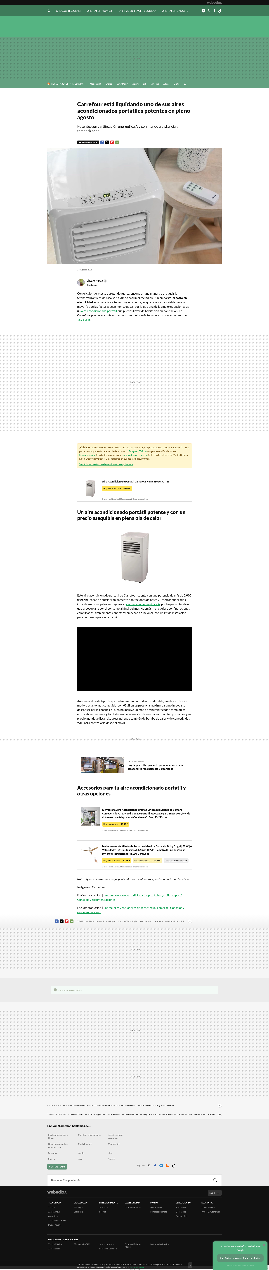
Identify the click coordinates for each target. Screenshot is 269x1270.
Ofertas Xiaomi (77, 1114)
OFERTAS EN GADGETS (175, 10)
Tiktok (220, 11)
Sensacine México (107, 1244)
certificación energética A (143, 604)
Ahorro (111, 1159)
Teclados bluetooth (193, 1114)
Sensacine (103, 1207)
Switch (51, 1159)
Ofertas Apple (94, 1114)
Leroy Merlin (122, 84)
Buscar (215, 1180)
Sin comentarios (89, 142)
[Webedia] (214, 2)
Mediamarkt (95, 84)
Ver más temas (57, 1166)
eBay (110, 1153)
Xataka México (55, 1244)
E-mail (117, 142)
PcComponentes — (147, 860)
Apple (81, 1153)
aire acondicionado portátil (99, 311)
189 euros (83, 319)
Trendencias (181, 1207)
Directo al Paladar (133, 1207)
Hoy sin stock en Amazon (176, 860)
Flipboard (112, 142)
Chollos (109, 84)
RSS (167, 1165)
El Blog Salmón (208, 1207)
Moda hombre (85, 1144)
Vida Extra (78, 1211)
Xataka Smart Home (57, 1220)
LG (185, 84)
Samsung (155, 84)
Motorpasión (156, 1207)
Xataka (51, 1207)
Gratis (176, 84)
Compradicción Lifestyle (135, 454)
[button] (96, 281)
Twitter (209, 11)
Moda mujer (114, 1144)
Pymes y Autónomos (210, 1211)
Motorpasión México (159, 1244)
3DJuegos (78, 1207)
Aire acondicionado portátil (170, 921)
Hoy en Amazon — (115, 824)
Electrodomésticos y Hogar (102, 921)
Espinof (102, 1211)
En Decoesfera (137, 761)
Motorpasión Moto (158, 1211)
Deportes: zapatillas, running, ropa (58, 1145)
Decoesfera (181, 1211)
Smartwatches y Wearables (115, 1136)
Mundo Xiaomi (54, 1225)
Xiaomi (135, 84)
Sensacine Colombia (108, 1248)
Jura (80, 1159)
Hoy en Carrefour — (117, 488)
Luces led (211, 1114)
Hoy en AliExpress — (116, 860)
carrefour (147, 921)
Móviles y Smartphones (89, 1135)
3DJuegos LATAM (82, 1244)
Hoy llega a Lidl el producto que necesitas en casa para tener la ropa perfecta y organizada (155, 767)
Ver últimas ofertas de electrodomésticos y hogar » (106, 464)
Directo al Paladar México (133, 1245)
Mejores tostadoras (152, 1114)
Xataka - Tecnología (127, 921)
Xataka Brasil (54, 1248)
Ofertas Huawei (113, 1114)
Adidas (166, 84)
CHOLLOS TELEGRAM (68, 10)
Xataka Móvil (54, 1211)
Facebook (214, 11)
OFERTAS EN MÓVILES (99, 10)
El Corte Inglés (78, 84)
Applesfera (53, 1216)
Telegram (203, 11)
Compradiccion (182, 1216)
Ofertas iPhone (132, 1114)
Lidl (144, 84)
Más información (137, 1267)
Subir (212, 1193)
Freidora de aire (173, 1114)
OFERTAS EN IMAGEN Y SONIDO (137, 10)
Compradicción (87, 454)
